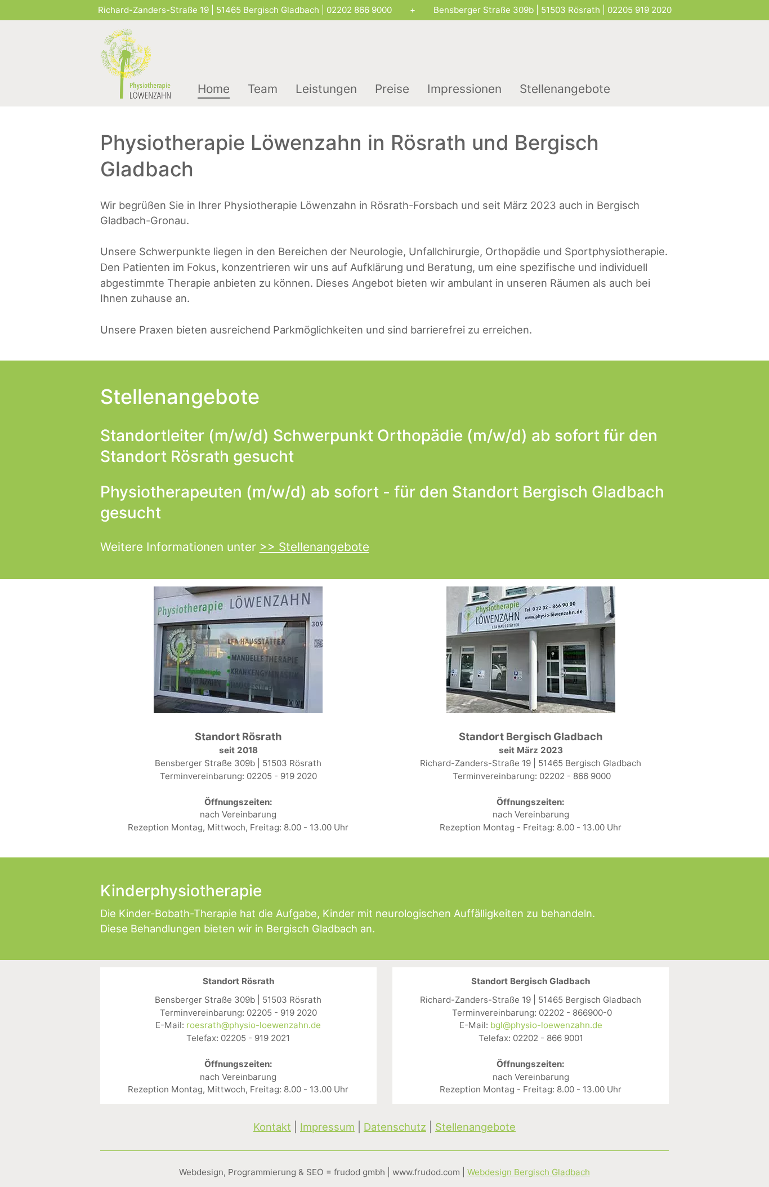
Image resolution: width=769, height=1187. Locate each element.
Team (263, 89)
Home (214, 89)
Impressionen (464, 89)
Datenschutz (395, 1127)
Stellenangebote (565, 89)
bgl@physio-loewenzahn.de (546, 1025)
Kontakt (272, 1127)
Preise (392, 89)
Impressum (327, 1127)
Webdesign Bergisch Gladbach (528, 1172)
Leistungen (326, 89)
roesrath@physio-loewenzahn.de (253, 1025)
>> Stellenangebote (314, 547)
